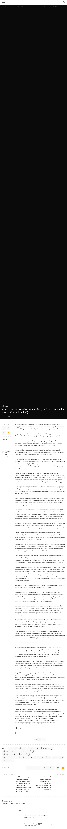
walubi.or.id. (35, 720)
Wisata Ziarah (8, 760)
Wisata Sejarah (58, 757)
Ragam (6, 406)
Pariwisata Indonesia (10, 751)
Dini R (8, 416)
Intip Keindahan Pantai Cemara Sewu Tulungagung (6, 454)
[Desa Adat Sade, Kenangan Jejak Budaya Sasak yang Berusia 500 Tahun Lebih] (18, 825)
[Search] (63, 2)
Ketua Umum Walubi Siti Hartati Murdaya (41, 748)
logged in (11, 803)
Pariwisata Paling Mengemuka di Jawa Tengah (17, 754)
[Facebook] (4, 428)
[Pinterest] (4, 433)
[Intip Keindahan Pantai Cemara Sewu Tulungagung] (6, 445)
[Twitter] (8, 428)
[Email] (8, 433)
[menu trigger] (4, 2)
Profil (3, 406)
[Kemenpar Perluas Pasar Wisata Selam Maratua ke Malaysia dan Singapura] (18, 817)
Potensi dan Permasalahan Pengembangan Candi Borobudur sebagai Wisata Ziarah (27, 757)
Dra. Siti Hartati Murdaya (18, 748)
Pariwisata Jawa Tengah (27, 751)
